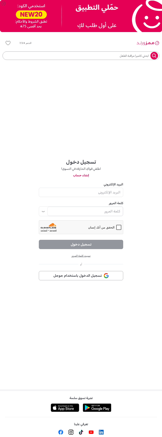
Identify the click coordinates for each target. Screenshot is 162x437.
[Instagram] (70, 432)
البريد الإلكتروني (113, 184)
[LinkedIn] (101, 432)
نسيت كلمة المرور (81, 255)
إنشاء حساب (81, 175)
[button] (28, 43)
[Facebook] (60, 432)
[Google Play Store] (97, 407)
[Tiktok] (81, 432)
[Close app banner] (3, 3)
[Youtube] (91, 432)
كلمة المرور (116, 203)
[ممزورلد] (147, 43)
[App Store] (65, 407)
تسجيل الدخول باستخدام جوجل (77, 276)
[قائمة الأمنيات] (8, 43)
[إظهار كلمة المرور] (43, 211)
